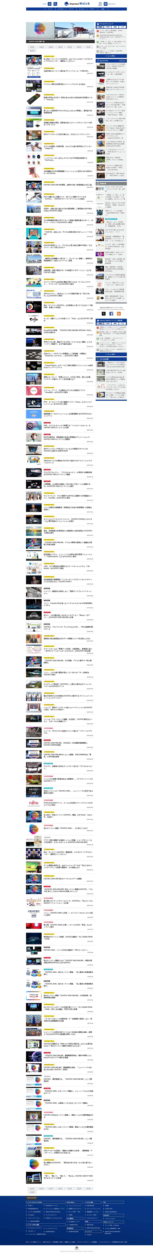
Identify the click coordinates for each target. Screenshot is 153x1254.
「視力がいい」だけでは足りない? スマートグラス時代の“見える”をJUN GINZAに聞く (115, 365)
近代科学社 (70, 1228)
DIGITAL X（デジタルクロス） (54, 1218)
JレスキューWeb (91, 1215)
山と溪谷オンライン (74, 1221)
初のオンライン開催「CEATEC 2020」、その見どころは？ (66, 828)
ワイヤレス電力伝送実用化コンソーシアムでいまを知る (64, 84)
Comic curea (108, 1208)
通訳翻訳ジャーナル (92, 1212)
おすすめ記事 (104, 359)
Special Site (104, 61)
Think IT (30, 1205)
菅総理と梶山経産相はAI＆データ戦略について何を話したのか (67, 638)
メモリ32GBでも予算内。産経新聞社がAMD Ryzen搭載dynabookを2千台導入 (115, 144)
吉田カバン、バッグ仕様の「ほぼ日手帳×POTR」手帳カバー (115, 213)
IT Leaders (31, 1215)
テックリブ (88, 1231)
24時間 (107, 27)
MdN (86, 1221)
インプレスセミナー (51, 1215)
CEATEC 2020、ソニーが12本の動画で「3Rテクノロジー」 (66, 950)
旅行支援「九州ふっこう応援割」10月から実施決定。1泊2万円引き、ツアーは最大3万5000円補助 (113, 333)
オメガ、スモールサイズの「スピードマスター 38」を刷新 (115, 189)
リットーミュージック (75, 1205)
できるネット (32, 1231)
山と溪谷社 (70, 1218)
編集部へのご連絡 (70, 1242)
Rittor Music (70, 1202)
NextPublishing (50, 1231)
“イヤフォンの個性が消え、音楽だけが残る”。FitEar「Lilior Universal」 (115, 167)
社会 (102, 9)
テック (50, 9)
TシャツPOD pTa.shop (112, 1225)
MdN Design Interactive (93, 1228)
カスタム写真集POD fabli (112, 1228)
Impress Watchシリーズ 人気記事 (111, 320)
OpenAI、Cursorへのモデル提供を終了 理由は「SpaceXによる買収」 (115, 205)
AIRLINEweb (90, 1205)
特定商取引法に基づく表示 (119, 1242)
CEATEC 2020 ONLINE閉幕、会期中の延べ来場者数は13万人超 (68, 185)
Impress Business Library (53, 1212)
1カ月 (122, 27)
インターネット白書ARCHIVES (37, 1234)
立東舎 (70, 1215)
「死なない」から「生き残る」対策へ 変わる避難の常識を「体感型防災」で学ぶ (115, 224)
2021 (69, 47)
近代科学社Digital (74, 1231)
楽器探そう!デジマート (75, 1208)
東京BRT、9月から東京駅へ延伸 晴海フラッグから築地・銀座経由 (115, 261)
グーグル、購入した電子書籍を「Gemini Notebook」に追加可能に (114, 246)
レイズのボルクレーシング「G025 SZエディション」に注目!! (115, 152)
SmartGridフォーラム (52, 1205)
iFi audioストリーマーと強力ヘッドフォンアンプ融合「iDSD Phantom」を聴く (115, 113)
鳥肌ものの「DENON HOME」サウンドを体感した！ (115, 160)
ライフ (71, 9)
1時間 (100, 27)
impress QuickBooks (111, 1212)
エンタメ (82, 9)
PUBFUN (106, 1215)
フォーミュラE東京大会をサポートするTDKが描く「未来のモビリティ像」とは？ (115, 105)
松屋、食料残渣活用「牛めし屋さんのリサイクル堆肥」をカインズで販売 (114, 298)
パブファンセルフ (110, 1218)
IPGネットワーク (108, 1222)
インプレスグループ (104, 1242)
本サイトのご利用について (33, 1242)
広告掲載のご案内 (58, 1242)
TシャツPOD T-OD (74, 1212)
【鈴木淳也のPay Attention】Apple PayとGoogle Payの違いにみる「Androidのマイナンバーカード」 (113, 36)
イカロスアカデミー (92, 1218)
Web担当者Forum (33, 1208)
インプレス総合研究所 (34, 1212)
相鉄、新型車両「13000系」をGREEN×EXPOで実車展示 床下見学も (115, 269)
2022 (60, 47)
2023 (51, 47)
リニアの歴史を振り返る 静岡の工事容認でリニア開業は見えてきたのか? (115, 379)
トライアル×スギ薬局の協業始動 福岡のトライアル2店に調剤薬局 (115, 277)
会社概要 (94, 1242)
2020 (79, 47)
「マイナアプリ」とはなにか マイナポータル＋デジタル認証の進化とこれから (116, 387)
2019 (88, 47)
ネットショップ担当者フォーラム (55, 1208)
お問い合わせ (46, 1242)
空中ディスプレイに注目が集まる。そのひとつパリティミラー (67, 134)
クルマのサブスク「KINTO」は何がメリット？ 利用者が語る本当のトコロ (115, 97)
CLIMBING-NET (73, 1225)
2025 (32, 47)
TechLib (89, 1234)
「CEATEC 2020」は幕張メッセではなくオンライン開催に (66, 1103)
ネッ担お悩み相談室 (33, 1221)
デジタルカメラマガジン (35, 1228)
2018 (32, 50)
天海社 (107, 1205)
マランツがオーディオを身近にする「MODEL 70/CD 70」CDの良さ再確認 (115, 66)
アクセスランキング (106, 24)
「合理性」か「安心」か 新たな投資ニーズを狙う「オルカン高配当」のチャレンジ (114, 197)
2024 (41, 47)
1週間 (115, 27)
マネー (92, 9)
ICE (105, 1202)
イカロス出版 (89, 1202)
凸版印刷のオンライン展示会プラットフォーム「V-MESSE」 (67, 71)
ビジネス (61, 9)
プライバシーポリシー (83, 1242)
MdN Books (90, 1225)
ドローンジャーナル (33, 1218)
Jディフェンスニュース (93, 1208)
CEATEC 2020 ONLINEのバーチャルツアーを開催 (63, 879)
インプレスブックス (51, 1228)
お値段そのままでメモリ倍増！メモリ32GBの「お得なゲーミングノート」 (115, 81)
